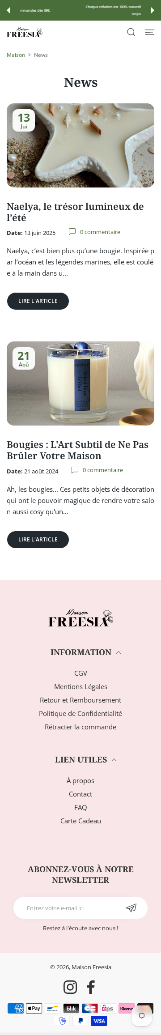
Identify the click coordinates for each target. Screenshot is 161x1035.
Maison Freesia (91, 967)
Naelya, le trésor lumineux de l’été (75, 212)
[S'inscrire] (131, 908)
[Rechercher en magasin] (131, 32)
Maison (16, 55)
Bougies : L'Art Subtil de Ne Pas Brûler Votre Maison (77, 450)
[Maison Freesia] (24, 32)
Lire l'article (38, 301)
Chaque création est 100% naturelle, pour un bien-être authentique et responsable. (81, 10)
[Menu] (149, 32)
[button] (8, 10)
